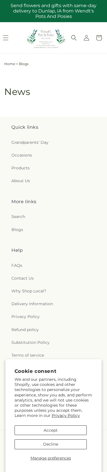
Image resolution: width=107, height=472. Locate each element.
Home (9, 64)
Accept (51, 430)
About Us (20, 180)
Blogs (17, 229)
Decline (50, 444)
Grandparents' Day (30, 142)
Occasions (21, 155)
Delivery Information (32, 303)
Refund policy (25, 329)
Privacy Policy (66, 415)
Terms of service (27, 355)
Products (20, 167)
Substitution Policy (30, 342)
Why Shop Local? (28, 291)
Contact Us (22, 278)
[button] (74, 38)
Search (18, 216)
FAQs (16, 265)
